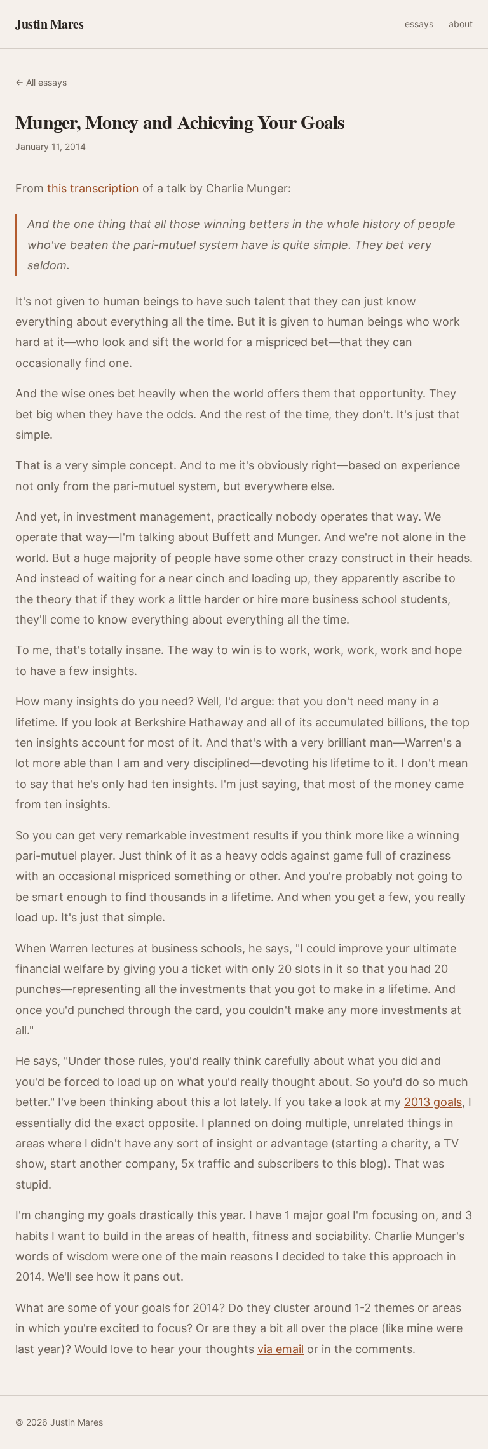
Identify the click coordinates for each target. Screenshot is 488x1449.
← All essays (41, 82)
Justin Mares (49, 24)
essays (419, 23)
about (461, 23)
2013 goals (433, 1102)
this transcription (93, 188)
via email (280, 1349)
